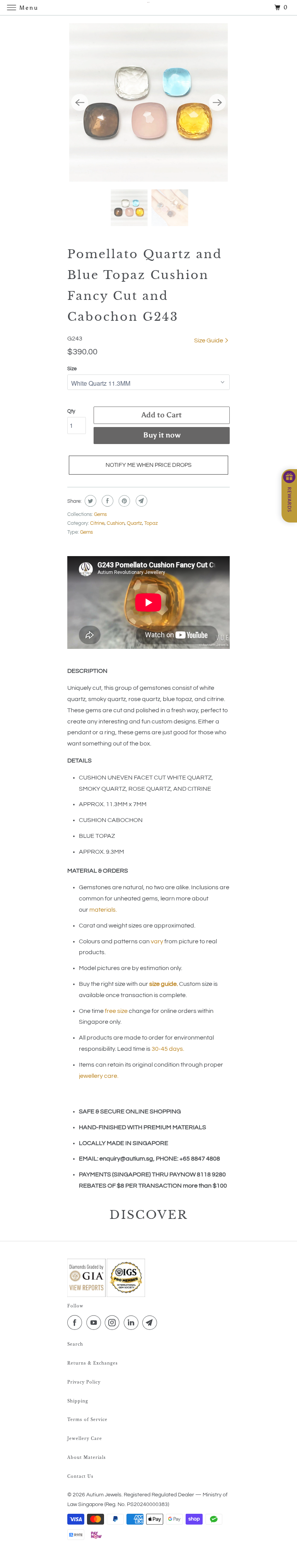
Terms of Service (87, 1419)
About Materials (86, 1457)
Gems (100, 514)
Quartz (134, 523)
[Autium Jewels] (148, 7)
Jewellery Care (84, 1438)
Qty (71, 411)
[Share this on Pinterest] (123, 501)
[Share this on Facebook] (106, 501)
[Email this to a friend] (140, 501)
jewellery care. (98, 1076)
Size (72, 368)
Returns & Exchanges (92, 1363)
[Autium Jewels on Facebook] (76, 1323)
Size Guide (209, 340)
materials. (103, 910)
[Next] (217, 102)
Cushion (116, 523)
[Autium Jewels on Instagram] (114, 1323)
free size (116, 1011)
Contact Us (80, 1476)
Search (75, 1344)
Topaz (151, 523)
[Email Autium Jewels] (151, 1323)
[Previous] (79, 102)
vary (157, 941)
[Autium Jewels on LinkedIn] (133, 1323)
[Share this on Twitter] (89, 501)
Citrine (97, 523)
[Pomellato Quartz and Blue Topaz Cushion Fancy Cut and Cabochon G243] (148, 102)
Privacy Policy (84, 1382)
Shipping (77, 1401)
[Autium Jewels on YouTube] (95, 1323)
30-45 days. (168, 1049)
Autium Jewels (103, 1495)
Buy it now (162, 435)
